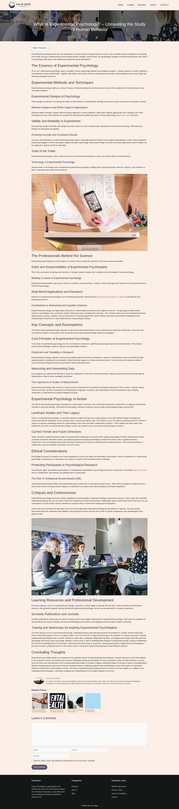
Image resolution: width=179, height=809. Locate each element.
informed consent (140, 470)
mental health (125, 115)
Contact (164, 5)
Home (120, 5)
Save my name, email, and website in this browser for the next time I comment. (64, 761)
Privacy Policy (117, 790)
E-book (130, 5)
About (153, 5)
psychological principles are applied (111, 297)
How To (74, 790)
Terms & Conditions (119, 794)
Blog (73, 794)
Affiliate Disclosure (119, 786)
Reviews (142, 5)
